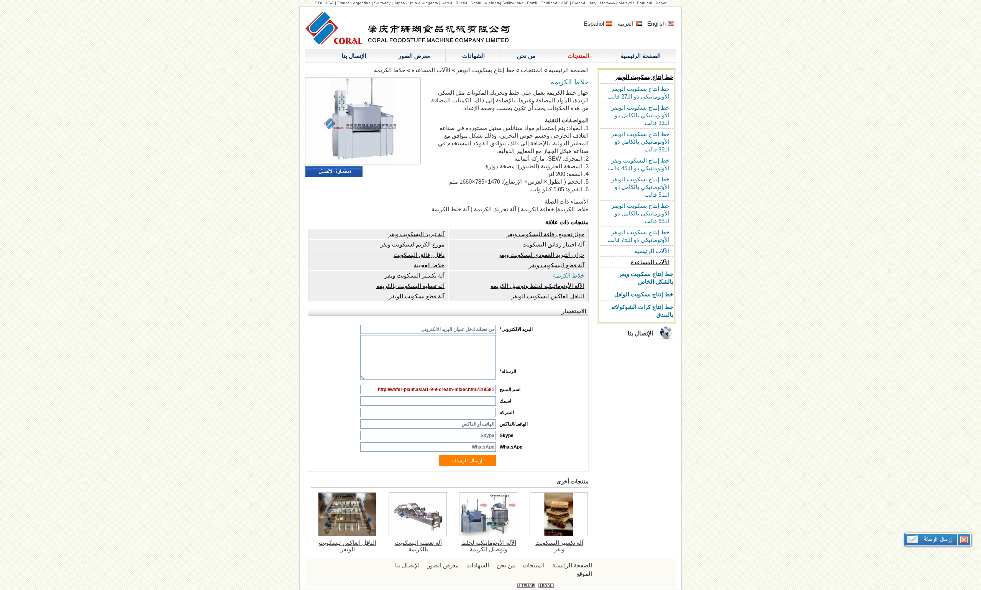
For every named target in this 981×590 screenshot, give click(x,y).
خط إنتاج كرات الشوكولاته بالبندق (642, 311)
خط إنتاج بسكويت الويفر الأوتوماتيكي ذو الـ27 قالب (638, 92)
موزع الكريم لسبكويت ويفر (412, 244)
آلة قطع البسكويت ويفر (556, 265)
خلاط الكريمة (568, 275)
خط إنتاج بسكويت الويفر (644, 77)
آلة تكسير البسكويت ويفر (415, 275)
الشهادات (477, 565)
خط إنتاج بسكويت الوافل (643, 294)
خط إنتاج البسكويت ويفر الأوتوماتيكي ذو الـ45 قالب (638, 164)
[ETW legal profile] (546, 585)
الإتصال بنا (640, 333)
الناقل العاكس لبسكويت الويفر (547, 296)
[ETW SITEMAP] (526, 585)
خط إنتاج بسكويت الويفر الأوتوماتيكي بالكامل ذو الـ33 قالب (640, 115)
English (657, 23)
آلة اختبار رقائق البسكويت (553, 244)
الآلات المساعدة (650, 262)
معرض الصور (443, 565)
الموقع (584, 573)
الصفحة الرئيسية (568, 70)
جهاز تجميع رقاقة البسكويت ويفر (545, 234)
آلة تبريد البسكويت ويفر (416, 234)
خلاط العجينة (429, 265)
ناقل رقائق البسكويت (419, 254)
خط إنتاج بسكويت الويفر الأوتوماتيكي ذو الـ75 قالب (638, 236)
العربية (626, 23)
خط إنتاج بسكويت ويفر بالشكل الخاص (646, 278)
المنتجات (532, 70)
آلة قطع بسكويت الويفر (417, 296)
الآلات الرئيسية (651, 251)
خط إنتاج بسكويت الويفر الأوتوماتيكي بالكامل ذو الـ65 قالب (640, 213)
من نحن (506, 565)
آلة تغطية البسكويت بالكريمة (410, 286)
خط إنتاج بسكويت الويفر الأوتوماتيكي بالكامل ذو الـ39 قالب (640, 142)
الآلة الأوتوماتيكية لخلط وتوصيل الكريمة (537, 286)
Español (594, 23)
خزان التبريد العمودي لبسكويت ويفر (541, 254)
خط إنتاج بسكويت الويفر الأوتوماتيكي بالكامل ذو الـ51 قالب (640, 187)
